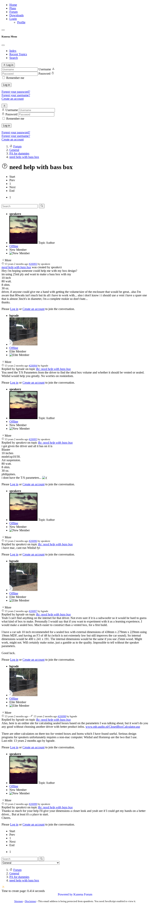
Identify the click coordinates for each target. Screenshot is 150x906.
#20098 (62, 716)
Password (44, 73)
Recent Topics (18, 54)
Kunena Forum (82, 894)
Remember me (15, 77)
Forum (13, 11)
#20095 (33, 439)
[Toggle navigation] (3, 30)
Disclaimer (30, 901)
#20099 (33, 804)
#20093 (33, 263)
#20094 (33, 365)
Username (44, 69)
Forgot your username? (16, 95)
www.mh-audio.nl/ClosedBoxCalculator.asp (113, 726)
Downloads (16, 15)
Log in (6, 84)
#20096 (33, 541)
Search (13, 57)
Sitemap (18, 901)
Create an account (13, 98)
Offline (13, 246)
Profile (21, 22)
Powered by (65, 894)
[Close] (3, 45)
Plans (12, 8)
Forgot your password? (16, 91)
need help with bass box (16, 267)
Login (13, 18)
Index (12, 50)
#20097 (33, 611)
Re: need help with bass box (53, 369)
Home (13, 4)
